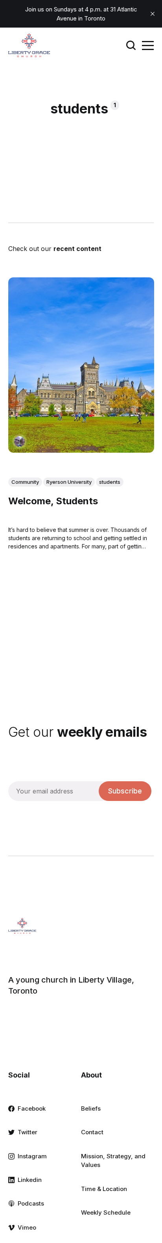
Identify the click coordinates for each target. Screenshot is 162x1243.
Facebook (32, 1108)
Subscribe (125, 791)
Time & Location (104, 1189)
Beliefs (91, 1108)
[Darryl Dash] (19, 441)
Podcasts (31, 1203)
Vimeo (27, 1227)
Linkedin (30, 1180)
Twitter (27, 1132)
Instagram (32, 1156)
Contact (92, 1132)
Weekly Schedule (106, 1212)
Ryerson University (69, 482)
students (109, 482)
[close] (152, 13)
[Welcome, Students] (81, 365)
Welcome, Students (53, 501)
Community (25, 482)
